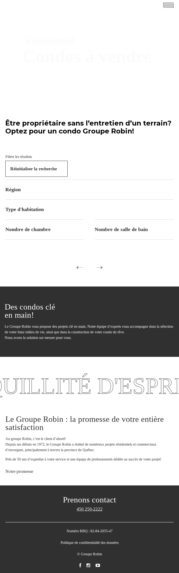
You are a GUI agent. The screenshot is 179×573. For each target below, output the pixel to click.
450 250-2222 (90, 509)
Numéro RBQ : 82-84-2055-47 (90, 531)
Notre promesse (19, 471)
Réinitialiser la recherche (33, 168)
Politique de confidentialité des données (90, 543)
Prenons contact (89, 499)
